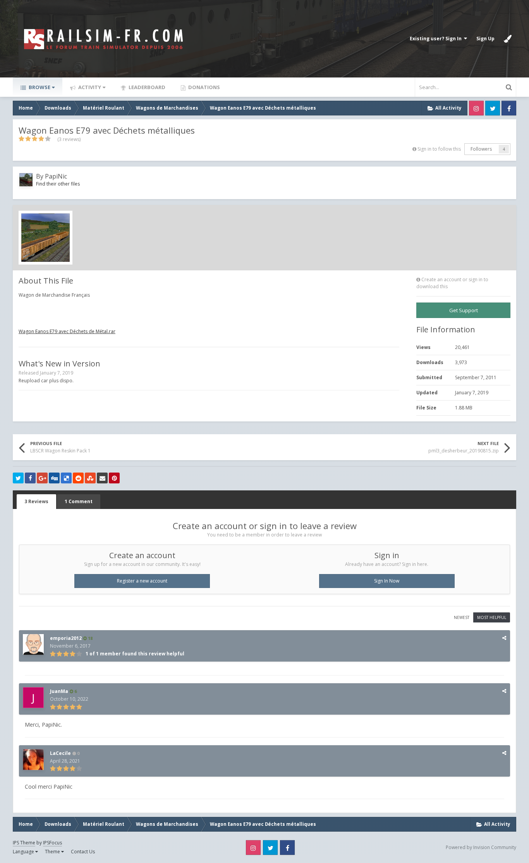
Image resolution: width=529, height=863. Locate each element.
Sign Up (485, 38)
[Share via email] (102, 478)
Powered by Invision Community (481, 847)
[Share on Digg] (54, 478)
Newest (461, 617)
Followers (481, 149)
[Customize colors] (507, 39)
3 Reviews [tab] (36, 501)
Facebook (509, 108)
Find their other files (58, 184)
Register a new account (142, 581)
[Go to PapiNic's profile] (26, 179)
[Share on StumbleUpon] (90, 478)
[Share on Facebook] (30, 478)
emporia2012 (66, 638)
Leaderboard (146, 87)
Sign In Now (386, 581)
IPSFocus (52, 842)
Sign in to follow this (439, 149)
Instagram (476, 108)
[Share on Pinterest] (114, 478)
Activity (89, 87)
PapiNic (56, 176)
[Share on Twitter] (18, 478)
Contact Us (83, 851)
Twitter (492, 108)
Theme (53, 851)
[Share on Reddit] (78, 478)
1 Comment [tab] (79, 501)
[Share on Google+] (42, 478)
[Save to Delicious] (66, 478)
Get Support (463, 310)
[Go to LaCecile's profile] (33, 759)
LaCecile (60, 753)
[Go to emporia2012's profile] (33, 644)
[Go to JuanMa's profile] (33, 697)
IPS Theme (24, 842)
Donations (203, 87)
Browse (38, 87)
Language (24, 851)
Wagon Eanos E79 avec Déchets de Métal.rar (67, 331)
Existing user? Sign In (437, 38)
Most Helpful (491, 617)
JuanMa (59, 691)
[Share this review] (504, 637)
